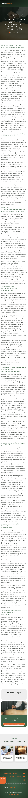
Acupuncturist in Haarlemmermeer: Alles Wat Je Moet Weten (20, 758)
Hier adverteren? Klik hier (11, 696)
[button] (24, 773)
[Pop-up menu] (25, 3)
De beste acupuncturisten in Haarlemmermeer (7, 757)
